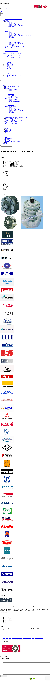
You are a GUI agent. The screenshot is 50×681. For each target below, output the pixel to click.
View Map (30, 8)
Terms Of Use (11, 679)
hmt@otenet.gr (8, 8)
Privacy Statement (4, 679)
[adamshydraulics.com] (5, 14)
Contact (25, 679)
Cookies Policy (19, 679)
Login (1, 11)
